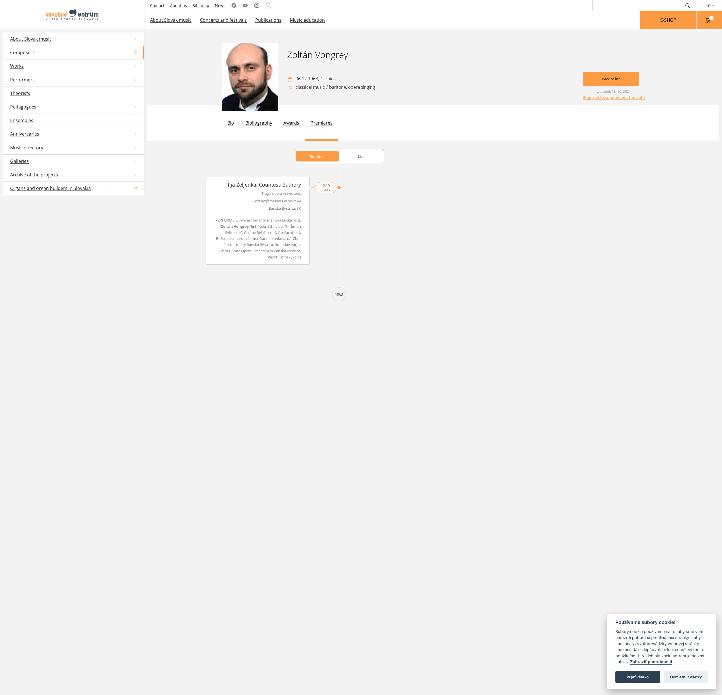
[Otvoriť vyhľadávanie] (688, 5)
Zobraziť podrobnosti (651, 661)
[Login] (268, 5)
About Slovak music (170, 20)
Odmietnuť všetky (686, 677)
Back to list (611, 78)
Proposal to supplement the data (614, 97)
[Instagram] (256, 5)
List (361, 156)
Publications (268, 20)
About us (178, 5)
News (220, 5)
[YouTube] (245, 5)
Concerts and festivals (223, 20)
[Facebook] (233, 5)
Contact (157, 5)
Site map (201, 5)
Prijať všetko (638, 677)
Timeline (316, 156)
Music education (307, 20)
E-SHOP (668, 20)
